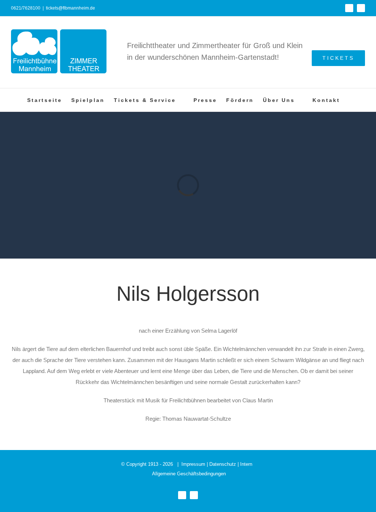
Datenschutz (222, 464)
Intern (246, 464)
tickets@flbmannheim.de (70, 8)
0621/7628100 (25, 8)
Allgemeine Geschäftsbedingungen (189, 473)
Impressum (193, 464)
